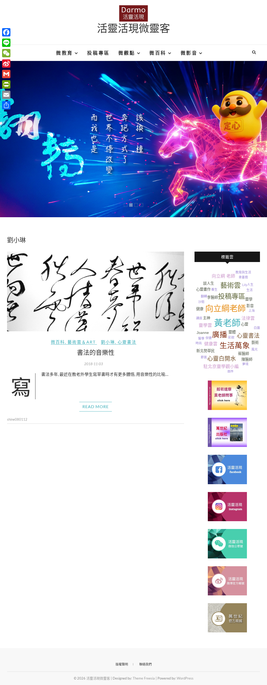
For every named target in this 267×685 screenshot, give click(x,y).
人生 (250, 285)
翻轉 (204, 296)
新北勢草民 (205, 351)
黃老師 (227, 323)
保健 (208, 338)
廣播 (219, 335)
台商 (257, 300)
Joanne (203, 333)
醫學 (201, 338)
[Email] (6, 95)
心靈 (244, 324)
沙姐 (201, 302)
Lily (244, 285)
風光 (254, 349)
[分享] (6, 105)
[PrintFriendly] (6, 84)
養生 (214, 289)
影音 (250, 306)
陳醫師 (246, 359)
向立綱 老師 (223, 276)
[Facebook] (6, 32)
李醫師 (212, 297)
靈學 (248, 299)
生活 (249, 290)
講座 (199, 318)
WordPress (185, 678)
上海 (251, 311)
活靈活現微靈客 (133, 28)
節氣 (204, 357)
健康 (199, 309)
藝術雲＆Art (82, 341)
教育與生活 (243, 272)
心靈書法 (127, 341)
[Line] (6, 43)
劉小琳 (108, 341)
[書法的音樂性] (95, 291)
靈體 (232, 332)
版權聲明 (122, 664)
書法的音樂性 (95, 352)
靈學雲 (205, 325)
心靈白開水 (221, 358)
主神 (206, 318)
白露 (257, 328)
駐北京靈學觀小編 (221, 366)
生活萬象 (235, 345)
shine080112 (17, 419)
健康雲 (210, 343)
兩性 (230, 371)
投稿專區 (98, 53)
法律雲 (248, 318)
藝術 (255, 342)
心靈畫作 (203, 289)
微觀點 (126, 53)
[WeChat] (6, 53)
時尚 (199, 343)
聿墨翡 (243, 277)
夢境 (245, 364)
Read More (95, 406)
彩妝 (231, 337)
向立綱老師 (225, 308)
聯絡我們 (145, 664)
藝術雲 (230, 285)
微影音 (189, 53)
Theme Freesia (144, 678)
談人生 (208, 283)
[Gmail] (6, 74)
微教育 (64, 53)
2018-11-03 (93, 364)
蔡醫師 (243, 354)
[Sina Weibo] (6, 63)
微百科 (157, 53)
